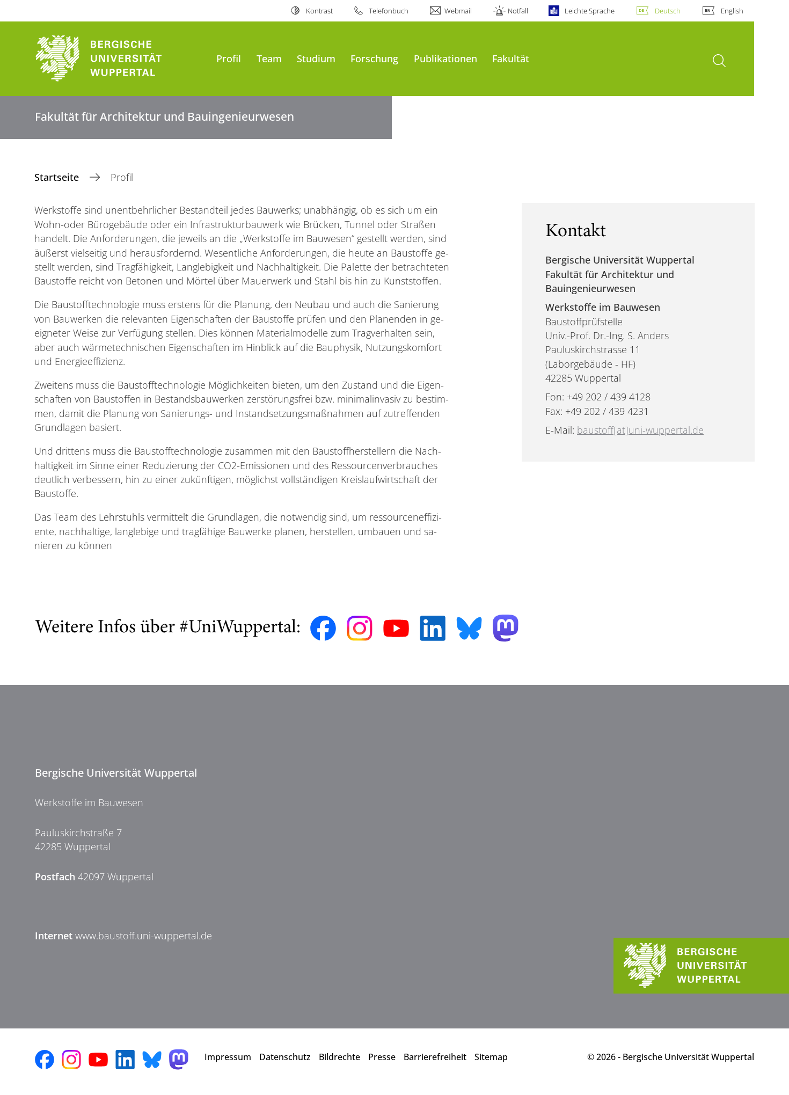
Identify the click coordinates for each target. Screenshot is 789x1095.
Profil (228, 58)
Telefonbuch (388, 11)
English (732, 11)
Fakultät (510, 58)
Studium (316, 58)
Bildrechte (339, 1057)
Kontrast (319, 11)
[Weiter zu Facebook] (323, 628)
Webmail (458, 11)
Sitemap (491, 1057)
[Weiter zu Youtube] (396, 628)
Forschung (374, 58)
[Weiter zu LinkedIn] (432, 628)
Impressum (227, 1057)
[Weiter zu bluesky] (469, 628)
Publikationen (445, 58)
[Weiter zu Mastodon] (505, 628)
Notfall (518, 11)
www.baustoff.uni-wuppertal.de (143, 935)
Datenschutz (285, 1057)
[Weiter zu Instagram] (359, 628)
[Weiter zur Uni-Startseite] (120, 59)
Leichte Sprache (589, 11)
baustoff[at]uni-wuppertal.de (640, 430)
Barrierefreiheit (435, 1057)
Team (269, 58)
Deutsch (668, 11)
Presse (382, 1057)
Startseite (58, 177)
